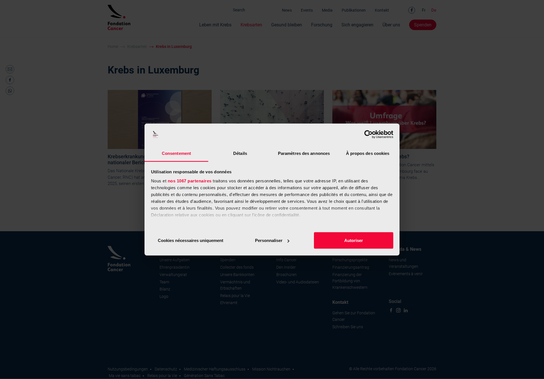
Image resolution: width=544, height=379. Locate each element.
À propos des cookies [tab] (368, 153)
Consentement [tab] (176, 153)
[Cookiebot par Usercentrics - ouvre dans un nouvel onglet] (368, 134)
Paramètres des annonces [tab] (304, 153)
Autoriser (353, 240)
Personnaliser (268, 240)
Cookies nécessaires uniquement (190, 240)
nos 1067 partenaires (190, 180)
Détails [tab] (240, 153)
